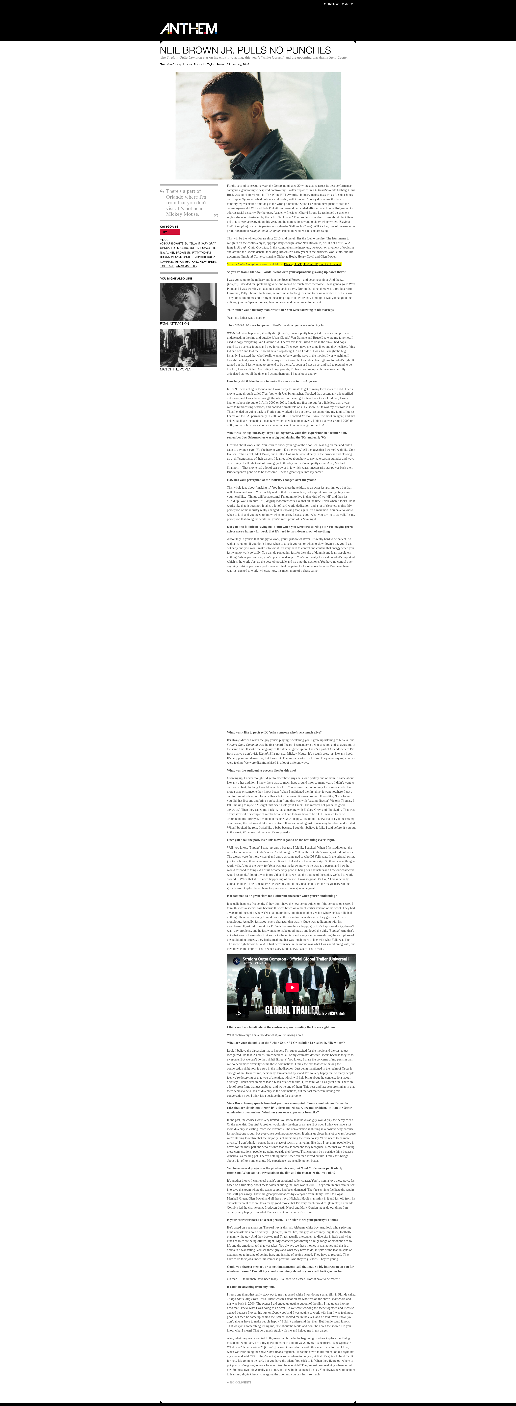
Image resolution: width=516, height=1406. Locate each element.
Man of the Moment (176, 369)
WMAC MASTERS (186, 266)
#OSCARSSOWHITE (171, 243)
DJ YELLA (191, 243)
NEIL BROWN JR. (180, 252)
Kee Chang (174, 64)
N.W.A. (164, 252)
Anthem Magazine (188, 28)
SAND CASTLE (183, 257)
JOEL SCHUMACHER (202, 248)
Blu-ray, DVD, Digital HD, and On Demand (312, 264)
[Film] (170, 232)
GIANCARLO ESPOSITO (174, 248)
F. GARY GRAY (207, 243)
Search (349, 4)
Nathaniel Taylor (204, 64)
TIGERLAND (167, 266)
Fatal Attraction (174, 323)
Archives (332, 4)
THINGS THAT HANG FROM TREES (195, 261)
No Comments (240, 1382)
